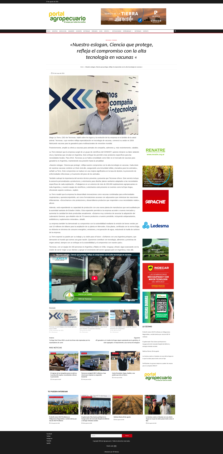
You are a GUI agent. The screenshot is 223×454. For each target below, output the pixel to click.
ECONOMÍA (79, 31)
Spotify (48, 443)
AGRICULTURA (62, 31)
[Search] (175, 31)
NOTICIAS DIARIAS (116, 31)
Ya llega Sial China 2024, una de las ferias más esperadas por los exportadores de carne (69, 340)
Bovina (148, 397)
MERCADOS (94, 31)
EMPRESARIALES (127, 31)
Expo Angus (108, 40)
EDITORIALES (86, 31)
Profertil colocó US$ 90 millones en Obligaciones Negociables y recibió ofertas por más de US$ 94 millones (156, 334)
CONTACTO (145, 31)
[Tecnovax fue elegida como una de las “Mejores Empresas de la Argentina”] (124, 318)
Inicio (81, 67)
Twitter (49, 436)
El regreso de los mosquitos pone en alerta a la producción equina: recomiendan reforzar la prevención (64, 375)
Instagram (49, 438)
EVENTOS (106, 31)
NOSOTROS (54, 31)
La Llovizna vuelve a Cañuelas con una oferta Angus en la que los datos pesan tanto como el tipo (160, 418)
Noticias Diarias (118, 397)
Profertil (52, 397)
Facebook (49, 434)
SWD (115, 446)
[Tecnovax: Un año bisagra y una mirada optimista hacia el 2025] (63, 318)
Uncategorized (59, 397)
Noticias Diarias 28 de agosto (151, 351)
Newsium (107, 452)
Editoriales (138, 31)
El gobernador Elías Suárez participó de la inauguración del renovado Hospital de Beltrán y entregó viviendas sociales (156, 344)
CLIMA (100, 31)
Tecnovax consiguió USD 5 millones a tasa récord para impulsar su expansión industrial (93, 375)
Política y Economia (87, 397)
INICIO (48, 31)
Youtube (49, 441)
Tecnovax (114, 40)
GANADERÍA (71, 31)
